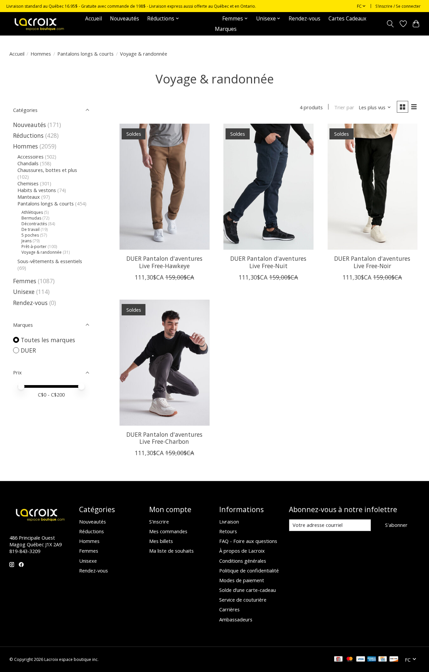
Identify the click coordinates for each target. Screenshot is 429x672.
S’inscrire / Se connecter (398, 6)
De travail (30, 229)
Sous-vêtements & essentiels (49, 261)
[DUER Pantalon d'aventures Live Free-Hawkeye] (164, 187)
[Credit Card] (382, 659)
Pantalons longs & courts (85, 53)
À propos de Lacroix (242, 550)
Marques (226, 29)
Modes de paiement (241, 580)
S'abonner (396, 525)
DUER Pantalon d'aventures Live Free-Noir (372, 261)
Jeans (26, 241)
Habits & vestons (36, 190)
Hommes (40, 53)
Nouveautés (124, 18)
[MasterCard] (349, 659)
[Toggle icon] (390, 24)
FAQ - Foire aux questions (248, 541)
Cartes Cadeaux (347, 18)
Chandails (28, 163)
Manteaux (28, 196)
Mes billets (161, 541)
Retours (228, 531)
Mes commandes (168, 531)
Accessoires (30, 156)
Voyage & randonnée (41, 252)
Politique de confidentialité (249, 570)
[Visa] (360, 659)
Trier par (344, 107)
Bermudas (31, 218)
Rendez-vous (304, 18)
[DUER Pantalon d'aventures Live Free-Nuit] (268, 187)
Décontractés (34, 224)
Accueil (93, 18)
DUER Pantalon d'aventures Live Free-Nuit (268, 261)
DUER (28, 350)
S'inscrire (159, 521)
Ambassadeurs (235, 619)
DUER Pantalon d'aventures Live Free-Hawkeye (164, 261)
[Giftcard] (338, 659)
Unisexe (24, 292)
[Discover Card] (393, 659)
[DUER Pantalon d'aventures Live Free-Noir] (372, 187)
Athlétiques (32, 212)
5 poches (30, 235)
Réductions (28, 135)
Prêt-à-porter (34, 246)
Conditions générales (242, 560)
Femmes (24, 281)
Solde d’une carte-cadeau (247, 590)
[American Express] (371, 659)
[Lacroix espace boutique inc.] (38, 23)
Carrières (229, 609)
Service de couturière (242, 599)
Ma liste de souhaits (171, 550)
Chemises (28, 183)
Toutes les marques (48, 340)
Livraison (229, 521)
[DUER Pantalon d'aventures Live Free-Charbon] (164, 363)
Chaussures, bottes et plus (47, 170)
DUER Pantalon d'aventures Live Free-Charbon (164, 437)
